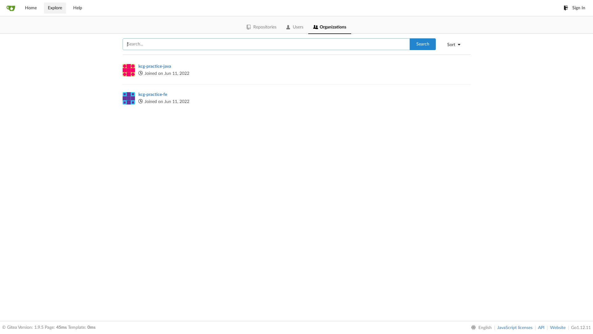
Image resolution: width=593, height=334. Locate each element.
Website (558, 328)
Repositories (264, 27)
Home (31, 8)
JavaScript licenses (514, 328)
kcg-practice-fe (152, 94)
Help (77, 8)
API (541, 328)
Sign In (578, 8)
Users (298, 27)
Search (422, 44)
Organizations (333, 27)
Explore (55, 8)
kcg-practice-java (154, 66)
